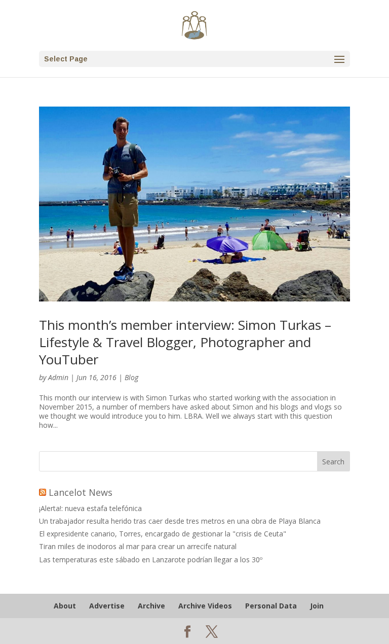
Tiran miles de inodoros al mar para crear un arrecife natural (138, 546)
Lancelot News (80, 492)
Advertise (107, 606)
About (65, 606)
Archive (151, 606)
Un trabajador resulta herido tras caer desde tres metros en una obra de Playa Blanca (180, 521)
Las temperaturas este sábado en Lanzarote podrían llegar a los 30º (150, 559)
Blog (131, 377)
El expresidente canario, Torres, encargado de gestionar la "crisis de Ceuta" (162, 533)
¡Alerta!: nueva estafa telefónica (90, 508)
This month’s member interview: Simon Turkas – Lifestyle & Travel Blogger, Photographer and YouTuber (185, 342)
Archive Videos (205, 606)
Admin (58, 377)
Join (317, 606)
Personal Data (271, 606)
